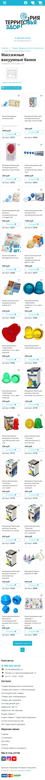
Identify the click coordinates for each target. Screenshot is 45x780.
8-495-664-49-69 (22, 38)
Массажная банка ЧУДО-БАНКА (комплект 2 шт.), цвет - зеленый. (11, 394)
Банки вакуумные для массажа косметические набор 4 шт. (33, 168)
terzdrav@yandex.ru (22, 40)
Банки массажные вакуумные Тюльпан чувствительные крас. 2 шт (11, 439)
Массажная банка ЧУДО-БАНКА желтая (33, 346)
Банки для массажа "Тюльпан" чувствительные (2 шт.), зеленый (32, 529)
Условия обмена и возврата (13, 748)
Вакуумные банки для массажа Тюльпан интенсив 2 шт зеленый (33, 484)
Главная (4, 734)
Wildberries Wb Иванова (12, 710)
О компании (6, 737)
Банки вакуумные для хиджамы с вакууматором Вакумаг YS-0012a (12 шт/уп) (33, 620)
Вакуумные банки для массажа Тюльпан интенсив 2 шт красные (11, 574)
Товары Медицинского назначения (17, 686)
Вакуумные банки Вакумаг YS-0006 (32, 572)
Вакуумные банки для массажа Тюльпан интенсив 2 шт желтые (34, 393)
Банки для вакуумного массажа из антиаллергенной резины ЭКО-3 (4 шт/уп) (11, 620)
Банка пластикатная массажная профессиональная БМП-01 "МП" (33, 258)
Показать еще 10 (22, 643)
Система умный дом (10, 703)
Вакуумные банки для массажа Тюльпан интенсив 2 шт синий (11, 528)
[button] (11, 88)
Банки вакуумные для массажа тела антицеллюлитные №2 (33, 212)
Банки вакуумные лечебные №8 (9, 117)
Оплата (4, 744)
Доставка (5, 741)
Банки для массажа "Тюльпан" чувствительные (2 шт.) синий (9, 484)
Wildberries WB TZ (9, 707)
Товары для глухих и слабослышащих (18, 689)
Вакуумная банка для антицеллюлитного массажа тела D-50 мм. (33, 118)
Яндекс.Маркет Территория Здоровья (18, 717)
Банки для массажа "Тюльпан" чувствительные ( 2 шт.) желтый (32, 439)
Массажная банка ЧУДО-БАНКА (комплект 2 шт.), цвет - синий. (34, 304)
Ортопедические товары (12, 693)
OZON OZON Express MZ (12, 721)
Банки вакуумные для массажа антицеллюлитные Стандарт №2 (11, 213)
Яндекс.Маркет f (8, 714)
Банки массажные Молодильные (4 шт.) (10, 256)
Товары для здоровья (11, 700)
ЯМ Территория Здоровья (13, 724)
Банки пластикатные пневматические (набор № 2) (10, 302)
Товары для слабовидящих (13, 696)
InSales (27, 770)
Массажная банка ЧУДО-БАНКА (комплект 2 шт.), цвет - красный (11, 349)
